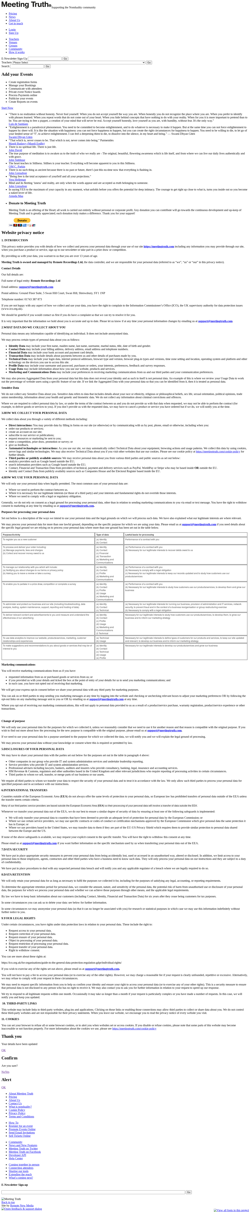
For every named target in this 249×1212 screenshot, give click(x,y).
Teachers (14, 39)
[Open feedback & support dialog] (21, 1208)
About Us (14, 20)
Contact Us (15, 1103)
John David (15, 150)
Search (5, 66)
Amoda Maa (16, 196)
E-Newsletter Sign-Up (14, 58)
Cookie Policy (17, 1109)
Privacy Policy (17, 1113)
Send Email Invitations (22, 1132)
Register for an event (21, 1126)
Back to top (8, 1202)
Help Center (16, 1158)
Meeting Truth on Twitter (23, 1148)
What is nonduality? (20, 1106)
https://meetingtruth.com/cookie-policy (218, 451)
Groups (13, 45)
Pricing (13, 13)
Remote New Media (22, 1205)
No (3, 1071)
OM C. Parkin (17, 166)
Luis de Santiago (18, 123)
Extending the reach (20, 1174)
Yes (7, 1071)
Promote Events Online (22, 1129)
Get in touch (16, 23)
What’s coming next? (21, 1177)
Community (15, 48)
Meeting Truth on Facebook (25, 1151)
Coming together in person (24, 1164)
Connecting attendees (21, 1167)
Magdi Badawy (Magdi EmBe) (27, 143)
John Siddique (17, 160)
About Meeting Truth (21, 1093)
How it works (17, 52)
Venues (13, 42)
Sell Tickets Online (20, 1135)
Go (47, 66)
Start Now (7, 107)
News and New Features (23, 1145)
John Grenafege (18, 173)
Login (12, 29)
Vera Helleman (17, 179)
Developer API (17, 1155)
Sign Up (13, 32)
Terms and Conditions (21, 1116)
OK (3, 1050)
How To (13, 1122)
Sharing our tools (18, 1171)
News (12, 16)
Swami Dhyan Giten (20, 137)
